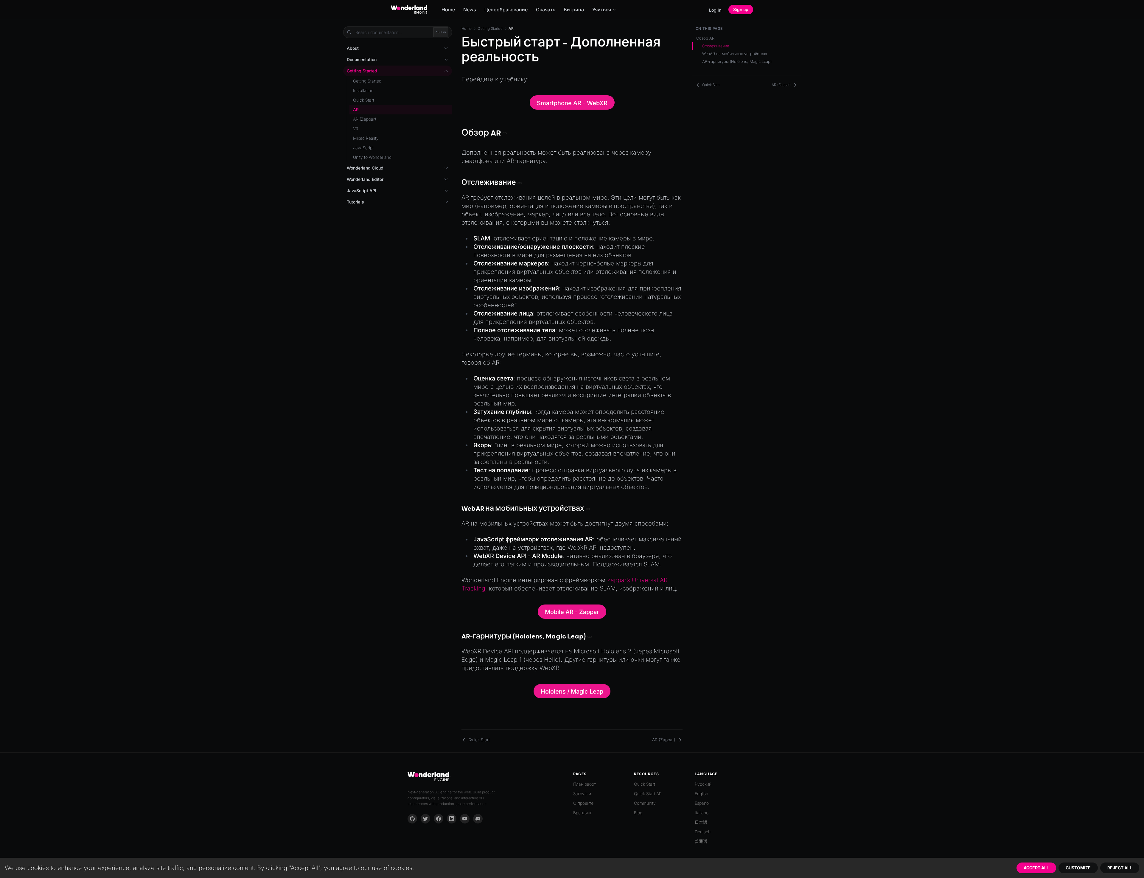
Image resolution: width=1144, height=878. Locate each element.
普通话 (701, 841)
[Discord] (478, 818)
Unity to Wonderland (372, 157)
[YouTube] (465, 818)
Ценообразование (506, 10)
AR (356, 109)
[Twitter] (425, 818)
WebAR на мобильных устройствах (734, 53)
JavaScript (363, 147)
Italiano (701, 812)
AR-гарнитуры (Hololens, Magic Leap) (737, 61)
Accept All (1036, 867)
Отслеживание (715, 45)
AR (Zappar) (364, 119)
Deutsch (703, 831)
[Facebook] (438, 818)
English (701, 793)
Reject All (1119, 867)
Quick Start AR (648, 793)
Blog (638, 812)
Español (702, 803)
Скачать (545, 10)
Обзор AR (705, 38)
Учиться (601, 10)
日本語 (701, 822)
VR (355, 128)
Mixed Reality (366, 138)
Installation (363, 90)
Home (448, 10)
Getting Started (490, 28)
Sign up (740, 9)
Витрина (574, 10)
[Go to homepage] (409, 9)
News (469, 10)
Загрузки (582, 793)
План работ (584, 784)
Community (645, 803)
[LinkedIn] (451, 818)
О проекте (583, 803)
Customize (1078, 867)
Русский (703, 784)
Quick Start (363, 99)
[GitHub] (412, 818)
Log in (715, 10)
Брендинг (582, 812)
